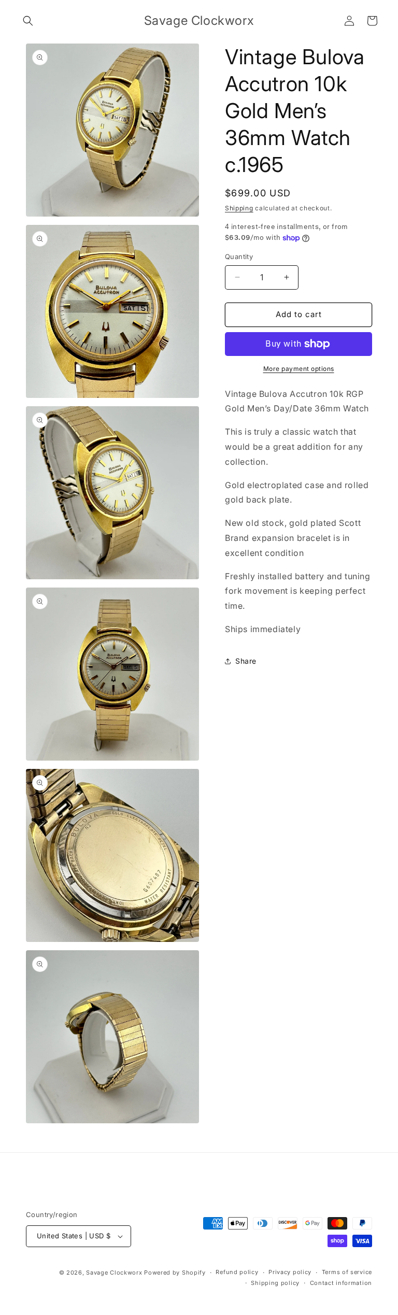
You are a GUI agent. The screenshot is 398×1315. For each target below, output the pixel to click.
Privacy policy (289, 1272)
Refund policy (237, 1272)
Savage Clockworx (114, 1272)
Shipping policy (275, 1283)
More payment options (298, 369)
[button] (28, 20)
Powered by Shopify (175, 1272)
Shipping (239, 208)
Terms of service (347, 1272)
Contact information (341, 1283)
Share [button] (246, 660)
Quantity (239, 256)
